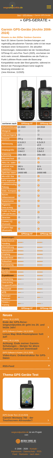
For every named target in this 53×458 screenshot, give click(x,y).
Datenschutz (29, 451)
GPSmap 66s (46, 123)
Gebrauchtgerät (9, 135)
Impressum (16, 451)
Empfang (6, 254)
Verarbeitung (7, 265)
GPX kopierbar (8, 180)
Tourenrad (6, 289)
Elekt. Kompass (9, 191)
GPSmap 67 (27, 123)
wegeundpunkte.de (19, 432)
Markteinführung (9, 127)
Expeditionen (8, 275)
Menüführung (8, 247)
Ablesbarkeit (7, 251)
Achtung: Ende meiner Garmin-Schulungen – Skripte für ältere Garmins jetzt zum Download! (21, 346)
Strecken (6, 217)
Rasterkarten (8, 201)
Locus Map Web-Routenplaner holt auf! (23, 335)
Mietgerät (6, 131)
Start (19, 15)
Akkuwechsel (8, 158)
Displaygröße (8, 150)
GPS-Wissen (28, 15)
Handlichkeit (7, 258)
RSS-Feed (8, 366)
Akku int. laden (9, 162)
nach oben (34, 454)
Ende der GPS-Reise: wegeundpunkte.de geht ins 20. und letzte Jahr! (23, 325)
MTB (4, 292)
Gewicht (5, 139)
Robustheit (7, 261)
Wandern (6, 272)
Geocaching (7, 279)
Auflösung (6, 155)
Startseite (23, 454)
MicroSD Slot (8, 176)
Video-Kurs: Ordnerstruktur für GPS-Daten (24, 356)
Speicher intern (9, 172)
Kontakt (33, 449)
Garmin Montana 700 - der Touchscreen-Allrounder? (18, 419)
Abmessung (7, 144)
